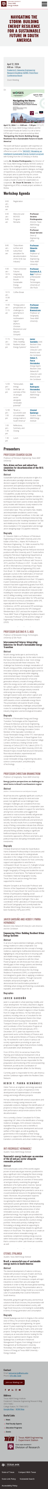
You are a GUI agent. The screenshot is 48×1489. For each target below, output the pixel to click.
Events (8, 1432)
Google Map (9, 1409)
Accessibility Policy (9, 1485)
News (8, 1419)
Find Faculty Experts (14, 1423)
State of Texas (8, 1472)
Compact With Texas (27, 1472)
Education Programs (14, 1428)
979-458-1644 (15, 1376)
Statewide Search (27, 1479)
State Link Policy (9, 1479)
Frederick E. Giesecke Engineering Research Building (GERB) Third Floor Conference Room (22, 73)
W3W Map (20, 1409)
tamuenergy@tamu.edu (18, 1373)
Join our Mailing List (14, 1382)
